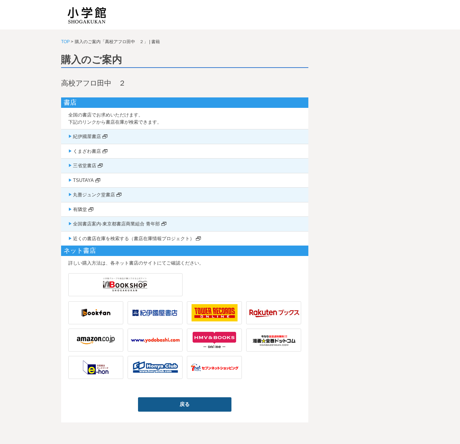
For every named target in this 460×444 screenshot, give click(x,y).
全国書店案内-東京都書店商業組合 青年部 (116, 223)
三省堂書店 (84, 165)
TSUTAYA (83, 180)
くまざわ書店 (87, 151)
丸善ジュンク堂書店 (94, 194)
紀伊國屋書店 (87, 136)
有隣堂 (80, 209)
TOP (65, 41)
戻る (185, 404)
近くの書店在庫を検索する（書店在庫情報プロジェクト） (133, 238)
